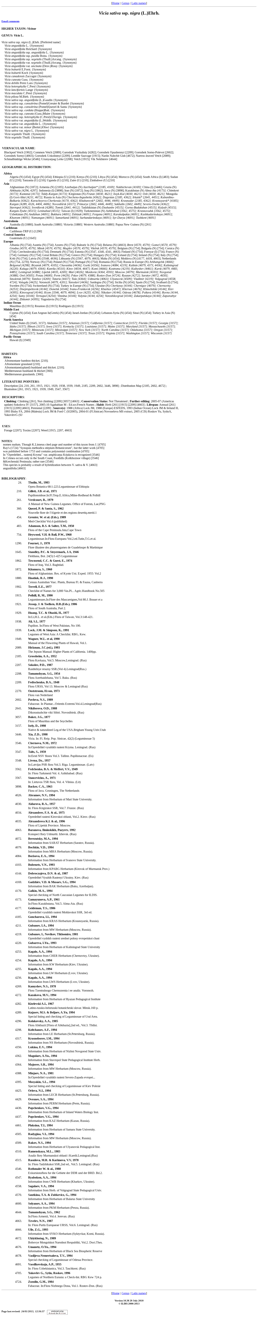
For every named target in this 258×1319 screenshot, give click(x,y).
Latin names (138, 3)
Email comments (10, 21)
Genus (125, 3)
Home (116, 3)
